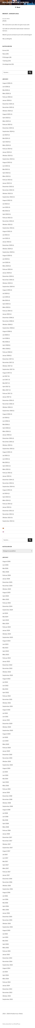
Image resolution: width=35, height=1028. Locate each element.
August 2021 (6, 231)
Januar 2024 (6, 152)
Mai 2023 (5, 169)
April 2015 (6, 466)
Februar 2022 (7, 217)
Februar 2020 (7, 269)
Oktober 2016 (7, 407)
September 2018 (8, 328)
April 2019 (6, 304)
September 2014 (8, 486)
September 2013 (8, 521)
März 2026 (6, 93)
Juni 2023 (5, 166)
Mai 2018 (5, 342)
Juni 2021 (5, 238)
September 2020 (8, 252)
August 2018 (6, 331)
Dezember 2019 (7, 276)
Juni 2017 (5, 379)
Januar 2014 (6, 507)
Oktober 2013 (7, 517)
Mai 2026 (5, 90)
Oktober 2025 (7, 111)
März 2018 (6, 348)
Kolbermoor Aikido (16, 2)
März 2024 (6, 145)
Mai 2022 (5, 211)
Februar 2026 (7, 97)
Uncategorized (7, 64)
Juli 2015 (5, 455)
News (4, 54)
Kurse (4, 50)
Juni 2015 (5, 459)
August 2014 (6, 490)
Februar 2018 (7, 352)
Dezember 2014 (7, 479)
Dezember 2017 (7, 359)
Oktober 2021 (7, 224)
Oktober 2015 (7, 445)
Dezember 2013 (7, 510)
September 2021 (8, 228)
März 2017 (6, 390)
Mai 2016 (5, 424)
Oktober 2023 (7, 155)
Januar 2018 (6, 355)
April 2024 (6, 142)
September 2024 (8, 131)
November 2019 (7, 280)
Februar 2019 (7, 311)
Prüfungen (6, 57)
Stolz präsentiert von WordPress (11, 1024)
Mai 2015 (5, 462)
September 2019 (8, 286)
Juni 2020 (5, 262)
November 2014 (7, 483)
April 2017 (6, 386)
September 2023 (8, 159)
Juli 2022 (5, 204)
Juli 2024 (5, 135)
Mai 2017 (5, 383)
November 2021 (7, 221)
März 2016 (6, 431)
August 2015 (6, 452)
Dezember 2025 (7, 104)
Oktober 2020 (7, 248)
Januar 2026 (6, 100)
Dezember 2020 (7, 245)
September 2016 (8, 410)
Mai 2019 (5, 300)
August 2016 (6, 414)
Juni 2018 (5, 338)
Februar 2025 (7, 124)
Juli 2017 (5, 376)
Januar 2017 (6, 397)
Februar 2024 (7, 148)
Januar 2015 (6, 476)
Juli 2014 (5, 493)
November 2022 (7, 190)
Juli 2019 (5, 293)
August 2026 (6, 83)
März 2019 (6, 307)
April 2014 (6, 497)
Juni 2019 (5, 297)
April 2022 (6, 214)
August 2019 (6, 290)
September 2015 (8, 448)
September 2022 (8, 197)
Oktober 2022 (7, 193)
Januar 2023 (6, 183)
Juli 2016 (5, 417)
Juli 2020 (5, 259)
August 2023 (6, 162)
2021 (4, 21)
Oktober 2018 (7, 324)
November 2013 (7, 514)
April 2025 (6, 117)
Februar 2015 (7, 472)
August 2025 (6, 114)
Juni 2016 (5, 421)
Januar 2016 (6, 435)
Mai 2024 (5, 138)
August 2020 (6, 255)
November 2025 (7, 107)
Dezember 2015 (7, 438)
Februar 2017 (6, 393)
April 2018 (6, 345)
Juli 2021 (5, 235)
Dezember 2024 (7, 128)
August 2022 (6, 200)
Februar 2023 (7, 180)
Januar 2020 (6, 273)
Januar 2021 (6, 242)
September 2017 (8, 369)
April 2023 (6, 173)
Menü (18, 7)
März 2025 (6, 121)
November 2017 (7, 362)
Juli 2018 (5, 335)
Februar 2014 (7, 504)
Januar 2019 (6, 314)
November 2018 (7, 321)
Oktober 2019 (7, 283)
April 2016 (6, 428)
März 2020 (6, 266)
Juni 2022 (5, 207)
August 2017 (6, 373)
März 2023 (6, 176)
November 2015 (7, 441)
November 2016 (7, 404)
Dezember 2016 (7, 400)
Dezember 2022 (7, 186)
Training (5, 61)
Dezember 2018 (7, 317)
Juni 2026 (5, 86)
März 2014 (6, 500)
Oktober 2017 (7, 366)
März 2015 (6, 469)
